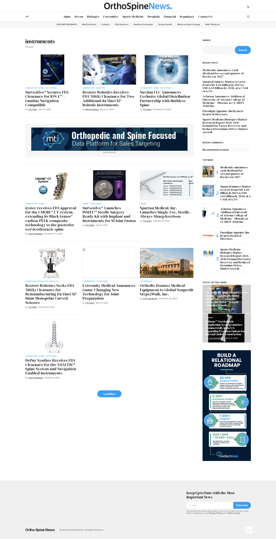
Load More (109, 394)
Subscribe (242, 505)
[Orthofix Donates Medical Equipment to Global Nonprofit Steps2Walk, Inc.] (166, 263)
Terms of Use (233, 513)
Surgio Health (165, 24)
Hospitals (31, 281)
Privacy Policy (215, 513)
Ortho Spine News (40, 530)
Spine (41, 88)
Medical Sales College (188, 24)
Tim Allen (213, 309)
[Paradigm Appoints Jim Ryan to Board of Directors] (208, 235)
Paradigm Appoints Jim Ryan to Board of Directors (223, 112)
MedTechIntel (89, 24)
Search (207, 40)
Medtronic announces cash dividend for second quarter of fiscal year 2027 (223, 73)
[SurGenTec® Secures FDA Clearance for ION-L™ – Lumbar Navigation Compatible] (52, 69)
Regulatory (32, 88)
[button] (248, 6)
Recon (210, 318)
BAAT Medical (212, 24)
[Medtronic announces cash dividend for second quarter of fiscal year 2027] (208, 171)
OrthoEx (105, 24)
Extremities (89, 281)
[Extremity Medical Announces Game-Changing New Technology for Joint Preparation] (109, 263)
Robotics (100, 88)
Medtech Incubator (143, 24)
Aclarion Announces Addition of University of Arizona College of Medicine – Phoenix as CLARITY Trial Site (224, 101)
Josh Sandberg (216, 338)
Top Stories (51, 88)
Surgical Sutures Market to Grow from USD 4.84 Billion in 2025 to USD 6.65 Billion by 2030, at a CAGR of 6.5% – (225, 86)
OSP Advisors (121, 24)
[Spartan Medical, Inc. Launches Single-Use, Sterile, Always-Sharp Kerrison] (166, 185)
